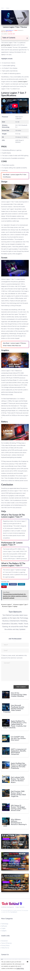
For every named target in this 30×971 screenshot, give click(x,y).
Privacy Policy (5, 945)
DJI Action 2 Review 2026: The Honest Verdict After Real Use (13, 844)
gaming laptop (5, 45)
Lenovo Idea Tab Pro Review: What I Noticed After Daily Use (14, 865)
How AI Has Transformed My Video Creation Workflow (19, 694)
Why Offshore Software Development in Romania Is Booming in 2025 (15, 823)
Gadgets (16, 30)
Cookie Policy (20, 968)
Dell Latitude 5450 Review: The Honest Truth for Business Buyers (18, 779)
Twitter (4, 584)
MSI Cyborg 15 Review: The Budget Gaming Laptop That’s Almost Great (18, 807)
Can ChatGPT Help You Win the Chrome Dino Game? (18, 738)
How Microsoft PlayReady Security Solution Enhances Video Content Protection (13, 708)
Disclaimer (4, 941)
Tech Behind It (13, 912)
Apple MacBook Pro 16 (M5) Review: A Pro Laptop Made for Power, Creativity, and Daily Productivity (14, 724)
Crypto (3, 928)
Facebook (13, 584)
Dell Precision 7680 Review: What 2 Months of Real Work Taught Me (18, 793)
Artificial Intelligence (7, 907)
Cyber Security (20, 907)
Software (4, 926)
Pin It (4, 587)
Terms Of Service (6, 943)
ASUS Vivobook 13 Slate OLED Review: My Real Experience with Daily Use (13, 887)
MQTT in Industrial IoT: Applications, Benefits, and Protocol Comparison (19, 751)
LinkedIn (21, 584)
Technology (4, 924)
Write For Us (5, 948)
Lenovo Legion (22, 81)
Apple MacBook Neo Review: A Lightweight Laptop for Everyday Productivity (18, 765)
